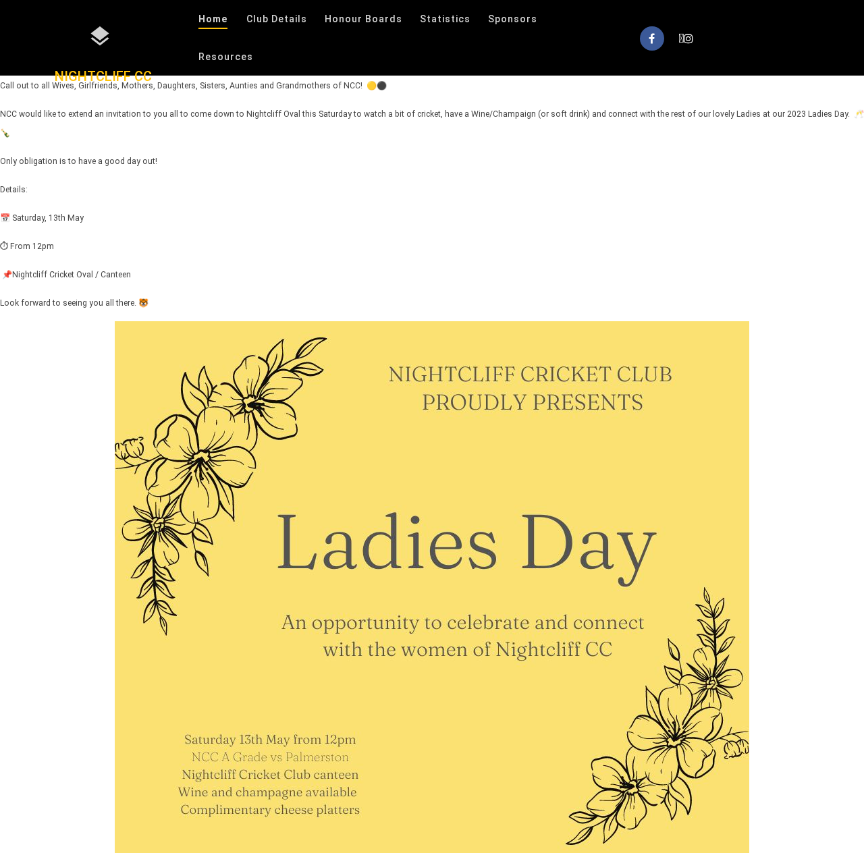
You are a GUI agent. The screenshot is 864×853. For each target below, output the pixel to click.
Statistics (445, 18)
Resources (225, 56)
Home (212, 18)
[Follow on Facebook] (652, 38)
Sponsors (512, 18)
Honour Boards (363, 18)
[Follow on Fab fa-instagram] (686, 38)
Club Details (276, 18)
